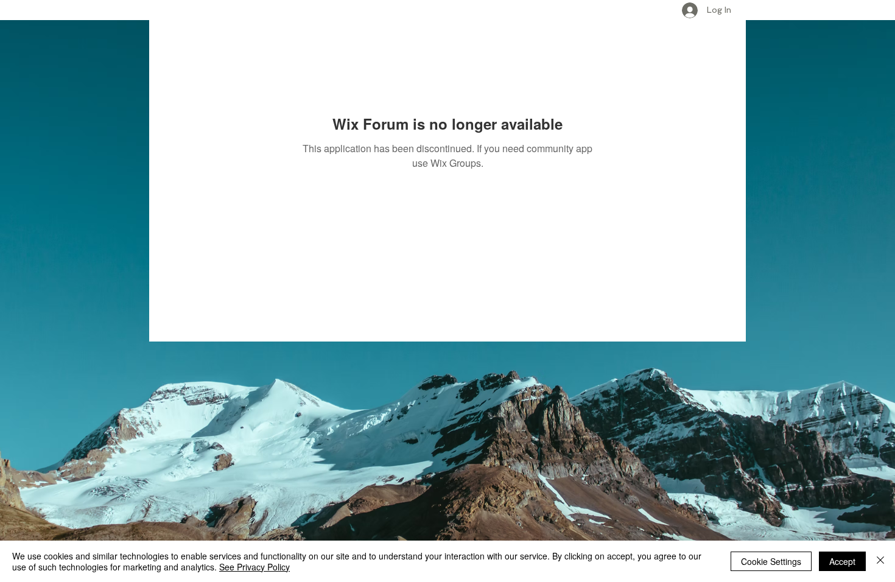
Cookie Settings (771, 561)
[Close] (880, 561)
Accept (842, 561)
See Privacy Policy (254, 567)
